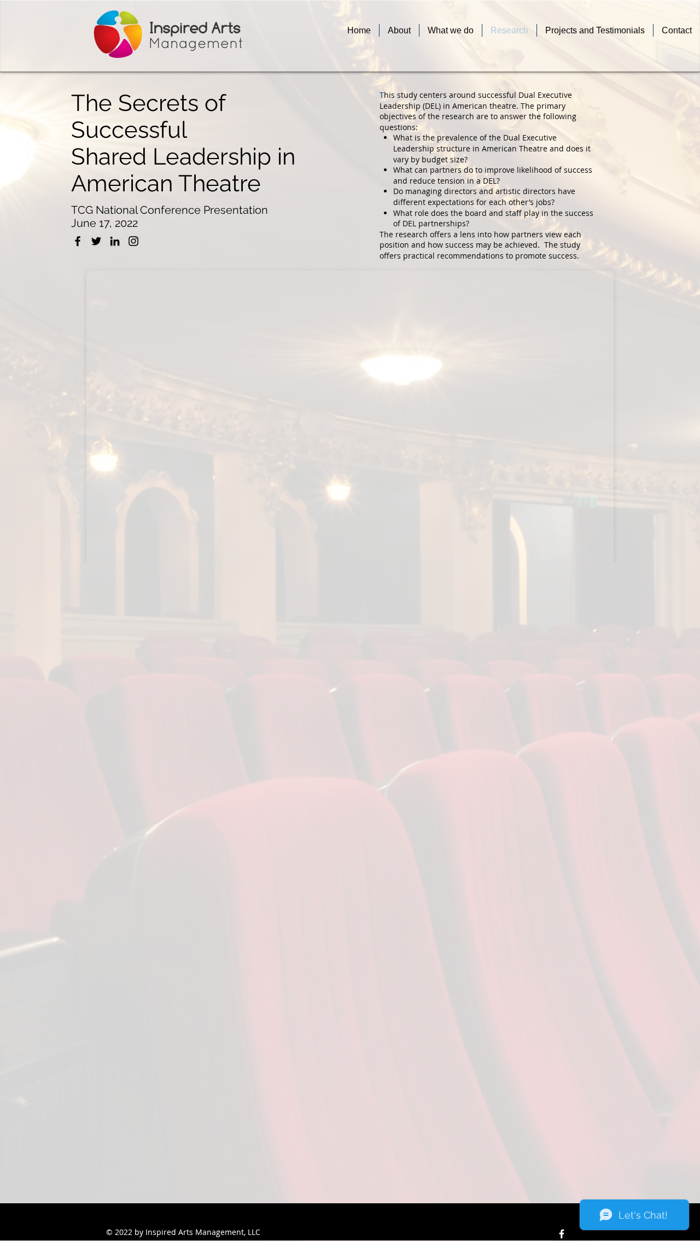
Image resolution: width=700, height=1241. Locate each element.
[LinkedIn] (114, 241)
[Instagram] (133, 241)
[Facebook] (77, 241)
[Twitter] (96, 241)
